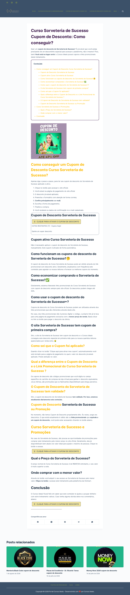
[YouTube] (16, 2)
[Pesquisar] (123, 11)
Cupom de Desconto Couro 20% (100, 11)
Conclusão (40, 116)
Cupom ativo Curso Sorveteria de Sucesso (57, 75)
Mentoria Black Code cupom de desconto (22, 571)
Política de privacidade (59, 585)
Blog (34, 11)
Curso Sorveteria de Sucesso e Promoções (52, 107)
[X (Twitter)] (12, 2)
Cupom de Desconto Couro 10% (76, 11)
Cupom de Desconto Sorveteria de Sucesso (57, 72)
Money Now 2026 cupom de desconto (102, 571)
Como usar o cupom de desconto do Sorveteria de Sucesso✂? (65, 85)
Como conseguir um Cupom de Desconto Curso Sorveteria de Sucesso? (64, 69)
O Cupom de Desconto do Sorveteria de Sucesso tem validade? (65, 100)
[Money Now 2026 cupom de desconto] (105, 556)
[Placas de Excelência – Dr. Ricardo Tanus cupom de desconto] (65, 556)
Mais (115, 11)
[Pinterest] (65, 522)
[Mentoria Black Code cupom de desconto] (24, 556)
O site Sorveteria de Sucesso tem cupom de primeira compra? (64, 88)
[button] (6, 589)
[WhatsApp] (92, 522)
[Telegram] (78, 522)
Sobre (77, 585)
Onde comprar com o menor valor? (54, 113)
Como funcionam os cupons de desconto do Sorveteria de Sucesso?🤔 (68, 79)
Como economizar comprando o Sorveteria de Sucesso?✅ (63, 82)
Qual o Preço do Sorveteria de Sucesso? (56, 110)
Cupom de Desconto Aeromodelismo (50, 11)
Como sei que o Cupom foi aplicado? (55, 91)
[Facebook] (7, 2)
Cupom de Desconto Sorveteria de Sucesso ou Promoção (63, 104)
